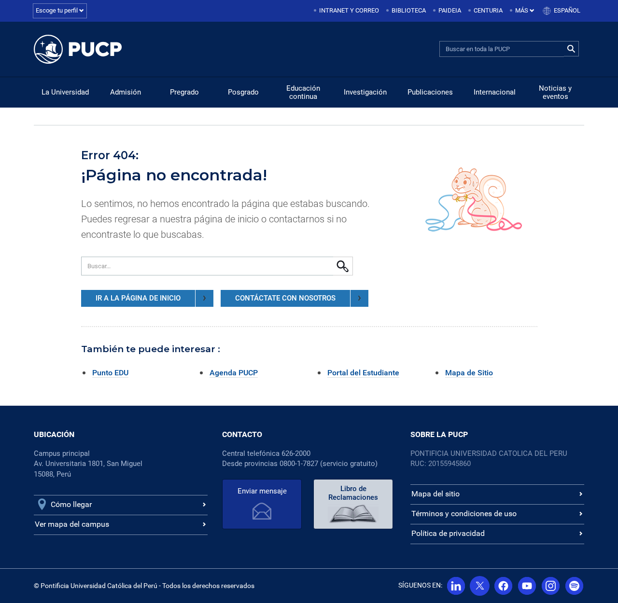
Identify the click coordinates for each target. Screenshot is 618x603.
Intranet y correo (349, 10)
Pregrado (184, 92)
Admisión (125, 92)
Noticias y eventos (555, 92)
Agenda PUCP (234, 372)
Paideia (449, 10)
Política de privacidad (448, 533)
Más (522, 10)
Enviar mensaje (262, 491)
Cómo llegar (71, 504)
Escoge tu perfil (57, 10)
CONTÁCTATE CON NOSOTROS (285, 298)
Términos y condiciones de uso (464, 513)
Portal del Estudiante (363, 372)
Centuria (488, 10)
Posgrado (243, 92)
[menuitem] (347, 11)
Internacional (495, 92)
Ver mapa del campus (72, 524)
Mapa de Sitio (469, 372)
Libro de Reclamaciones (353, 493)
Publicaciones (430, 92)
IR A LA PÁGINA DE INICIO (138, 298)
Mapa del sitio (435, 493)
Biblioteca (409, 10)
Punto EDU (110, 372)
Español (567, 10)
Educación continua (303, 92)
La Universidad (65, 92)
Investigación (365, 92)
